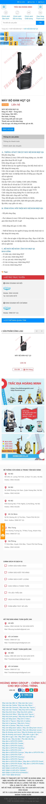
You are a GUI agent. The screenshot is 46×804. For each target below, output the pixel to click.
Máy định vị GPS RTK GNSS (12, 741)
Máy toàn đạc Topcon (27, 707)
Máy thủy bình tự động (27, 710)
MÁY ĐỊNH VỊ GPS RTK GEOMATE (14, 768)
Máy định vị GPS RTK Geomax (13, 757)
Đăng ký (42, 2)
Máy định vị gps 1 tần (9, 737)
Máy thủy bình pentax (10, 716)
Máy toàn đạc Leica (25, 703)
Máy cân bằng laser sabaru (12, 728)
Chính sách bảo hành (17, 566)
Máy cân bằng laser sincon (32, 728)
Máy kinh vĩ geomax (9, 723)
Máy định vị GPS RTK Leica (12, 766)
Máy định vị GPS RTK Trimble (12, 743)
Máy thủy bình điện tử (26, 716)
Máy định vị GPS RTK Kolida (33, 763)
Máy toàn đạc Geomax (10, 707)
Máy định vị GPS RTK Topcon (12, 759)
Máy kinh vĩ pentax (9, 725)
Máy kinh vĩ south (23, 725)
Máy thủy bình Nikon (9, 714)
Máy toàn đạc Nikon (25, 705)
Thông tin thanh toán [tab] (11, 141)
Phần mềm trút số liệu (18, 606)
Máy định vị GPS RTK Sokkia (12, 746)
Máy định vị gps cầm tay (27, 737)
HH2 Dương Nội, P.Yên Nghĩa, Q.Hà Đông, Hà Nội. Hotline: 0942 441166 (22, 504)
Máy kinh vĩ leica (23, 723)
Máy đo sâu (6, 739)
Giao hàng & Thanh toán (18, 586)
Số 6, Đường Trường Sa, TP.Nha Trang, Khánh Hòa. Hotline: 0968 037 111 (22, 531)
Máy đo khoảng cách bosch (12, 734)
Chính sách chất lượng (18, 579)
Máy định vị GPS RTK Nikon (12, 761)
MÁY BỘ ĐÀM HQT (16, 29)
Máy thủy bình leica (9, 712)
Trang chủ (5, 29)
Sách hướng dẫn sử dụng (19, 599)
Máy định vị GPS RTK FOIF (12, 755)
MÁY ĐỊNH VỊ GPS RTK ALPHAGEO (15, 772)
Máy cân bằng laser (9, 719)
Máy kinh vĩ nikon (23, 719)
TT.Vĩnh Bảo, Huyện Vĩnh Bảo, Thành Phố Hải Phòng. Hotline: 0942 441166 (23, 544)
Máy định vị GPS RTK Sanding (13, 748)
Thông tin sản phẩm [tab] (11, 137)
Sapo (37, 801)
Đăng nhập (32, 2)
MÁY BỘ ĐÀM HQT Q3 (23, 355)
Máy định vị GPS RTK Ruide (12, 763)
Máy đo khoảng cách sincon (32, 732)
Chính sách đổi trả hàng (18, 572)
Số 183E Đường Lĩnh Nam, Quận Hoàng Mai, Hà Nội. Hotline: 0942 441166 (23, 490)
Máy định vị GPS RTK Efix (34, 752)
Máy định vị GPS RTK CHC (11, 750)
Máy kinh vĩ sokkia (23, 721)
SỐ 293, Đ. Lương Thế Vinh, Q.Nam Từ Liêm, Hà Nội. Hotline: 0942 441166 (23, 477)
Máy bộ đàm (16, 739)
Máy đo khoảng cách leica (11, 732)
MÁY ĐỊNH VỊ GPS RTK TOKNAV (14, 770)
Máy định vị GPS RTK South (33, 761)
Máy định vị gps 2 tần (30, 734)
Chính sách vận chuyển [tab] (12, 146)
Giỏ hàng (29, 369)
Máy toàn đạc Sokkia (9, 705)
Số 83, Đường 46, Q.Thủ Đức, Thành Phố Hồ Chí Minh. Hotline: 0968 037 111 (21, 517)
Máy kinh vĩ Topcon (9, 721)
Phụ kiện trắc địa (28, 739)
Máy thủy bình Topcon (26, 714)
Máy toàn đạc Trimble (10, 710)
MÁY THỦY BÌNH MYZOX (11, 775)
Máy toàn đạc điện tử (9, 703)
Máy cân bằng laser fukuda (11, 730)
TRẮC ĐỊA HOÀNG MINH (23, 7)
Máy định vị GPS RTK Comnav (13, 752)
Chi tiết (17, 369)
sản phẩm (22, 2)
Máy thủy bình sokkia (24, 712)
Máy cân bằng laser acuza (32, 730)
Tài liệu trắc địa (15, 593)
